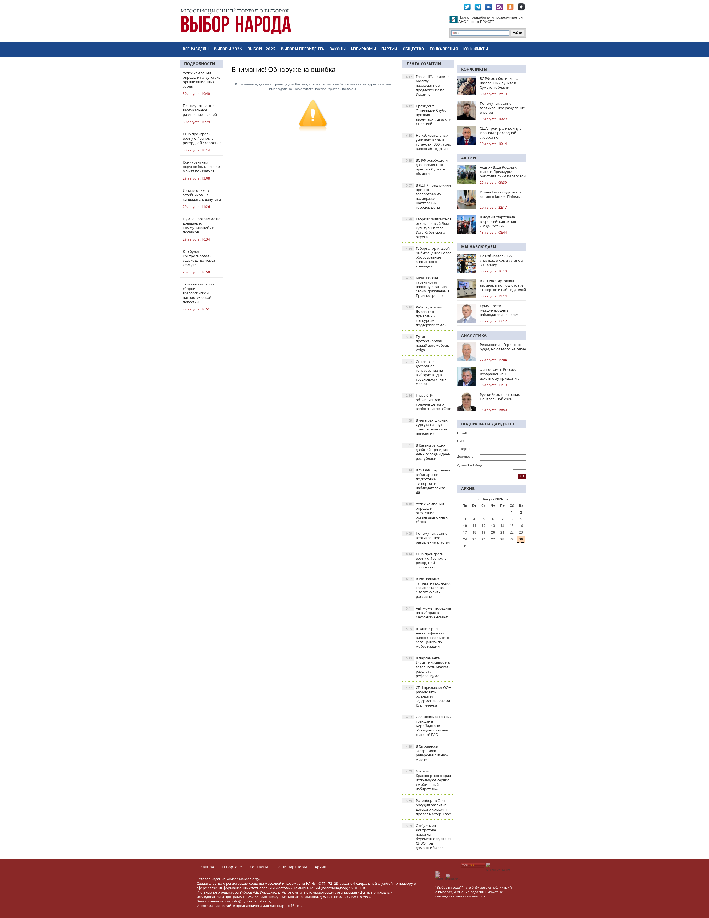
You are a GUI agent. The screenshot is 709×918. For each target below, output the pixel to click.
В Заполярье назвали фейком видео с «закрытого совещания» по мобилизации (426, 637)
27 (493, 539)
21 (502, 532)
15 (512, 525)
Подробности (199, 63)
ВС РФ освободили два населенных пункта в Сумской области (426, 167)
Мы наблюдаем (478, 246)
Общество (413, 49)
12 (483, 525)
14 (502, 525)
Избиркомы (363, 49)
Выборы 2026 (228, 49)
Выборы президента (302, 49)
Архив (320, 866)
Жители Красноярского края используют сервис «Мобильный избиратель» (427, 780)
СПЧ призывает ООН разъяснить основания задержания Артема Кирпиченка (427, 696)
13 (493, 525)
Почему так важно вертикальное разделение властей (427, 538)
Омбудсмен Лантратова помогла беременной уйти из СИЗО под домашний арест (427, 836)
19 (483, 532)
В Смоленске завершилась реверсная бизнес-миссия (426, 753)
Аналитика (474, 335)
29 (512, 539)
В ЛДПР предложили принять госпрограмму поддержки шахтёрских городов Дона (427, 196)
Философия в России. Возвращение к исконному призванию (500, 374)
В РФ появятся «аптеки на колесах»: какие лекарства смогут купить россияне (427, 587)
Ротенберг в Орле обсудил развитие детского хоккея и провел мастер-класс (427, 807)
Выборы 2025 (262, 49)
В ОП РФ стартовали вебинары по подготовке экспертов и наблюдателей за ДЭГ (427, 481)
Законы (338, 49)
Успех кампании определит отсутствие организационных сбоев (426, 512)
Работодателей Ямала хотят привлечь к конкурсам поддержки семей (425, 316)
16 (521, 525)
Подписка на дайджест (488, 424)
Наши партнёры (291, 866)
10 (465, 525)
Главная (206, 866)
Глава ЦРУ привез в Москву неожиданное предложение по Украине (426, 85)
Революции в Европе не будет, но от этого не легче (503, 346)
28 (502, 539)
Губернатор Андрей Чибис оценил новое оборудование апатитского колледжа (427, 257)
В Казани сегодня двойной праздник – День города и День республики (427, 452)
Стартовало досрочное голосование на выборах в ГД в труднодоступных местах (425, 372)
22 (512, 532)
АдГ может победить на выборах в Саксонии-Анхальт (427, 612)
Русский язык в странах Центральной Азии (500, 396)
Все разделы (196, 49)
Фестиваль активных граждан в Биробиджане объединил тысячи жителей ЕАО (427, 725)
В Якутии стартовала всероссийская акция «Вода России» (498, 221)
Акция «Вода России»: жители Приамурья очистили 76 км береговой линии (503, 171)
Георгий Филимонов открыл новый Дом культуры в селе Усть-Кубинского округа (427, 227)
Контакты (259, 866)
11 (474, 525)
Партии (389, 49)
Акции (468, 157)
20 (493, 532)
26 (483, 539)
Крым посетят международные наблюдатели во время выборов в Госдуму (499, 310)
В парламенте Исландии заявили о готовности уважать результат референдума (427, 667)
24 (465, 539)
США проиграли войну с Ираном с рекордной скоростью (425, 560)
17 (465, 532)
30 (521, 539)
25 (474, 539)
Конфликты (475, 49)
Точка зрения (444, 49)
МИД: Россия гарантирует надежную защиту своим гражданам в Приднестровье (426, 286)
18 (474, 532)
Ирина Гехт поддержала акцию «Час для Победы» (501, 194)
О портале (232, 866)
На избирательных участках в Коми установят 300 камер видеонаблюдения (427, 142)
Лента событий (424, 63)
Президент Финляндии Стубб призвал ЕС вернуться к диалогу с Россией (427, 114)
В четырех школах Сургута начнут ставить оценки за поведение (426, 427)
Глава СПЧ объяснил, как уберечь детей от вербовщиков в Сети (427, 402)
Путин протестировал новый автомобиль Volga (426, 343)
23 (521, 532)
